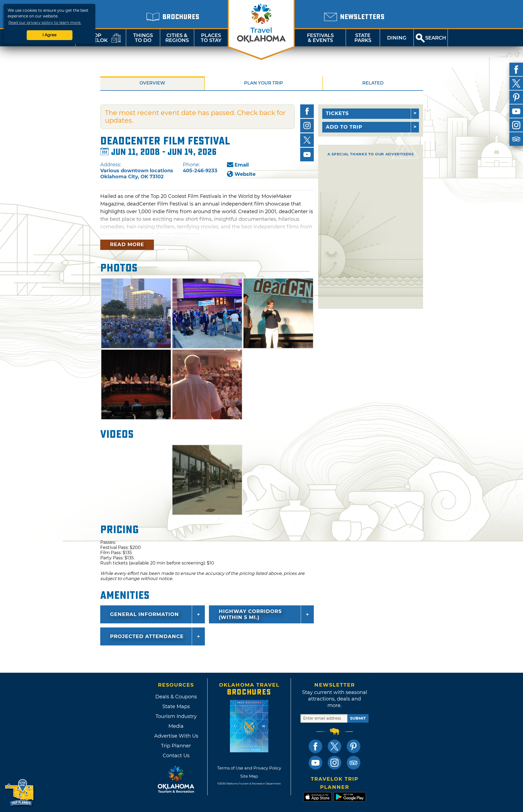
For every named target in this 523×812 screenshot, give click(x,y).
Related (373, 83)
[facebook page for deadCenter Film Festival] (307, 111)
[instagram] (516, 125)
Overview (152, 83)
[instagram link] (334, 762)
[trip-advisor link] (353, 762)
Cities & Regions (177, 37)
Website (245, 174)
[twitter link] (334, 746)
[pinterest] (516, 97)
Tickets (337, 113)
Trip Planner (176, 746)
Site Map (249, 776)
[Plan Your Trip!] (19, 793)
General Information (144, 614)
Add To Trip (344, 127)
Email (242, 165)
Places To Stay (211, 37)
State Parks (362, 37)
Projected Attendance (147, 636)
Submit (358, 718)
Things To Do (143, 37)
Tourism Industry (176, 716)
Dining (396, 38)
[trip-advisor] (516, 139)
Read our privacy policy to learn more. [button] (44, 22)
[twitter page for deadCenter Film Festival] (307, 140)
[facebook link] (315, 746)
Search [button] (435, 38)
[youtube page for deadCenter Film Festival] (307, 154)
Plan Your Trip (263, 83)
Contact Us (176, 756)
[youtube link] (315, 762)
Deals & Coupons (176, 697)
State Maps (176, 707)
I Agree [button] (49, 34)
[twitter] (516, 83)
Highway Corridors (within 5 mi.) (250, 614)
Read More (127, 244)
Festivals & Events (320, 37)
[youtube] (516, 111)
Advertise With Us (176, 736)
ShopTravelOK (94, 37)
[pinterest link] (353, 746)
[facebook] (516, 69)
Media (176, 726)
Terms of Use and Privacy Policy (249, 768)
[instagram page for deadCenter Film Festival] (307, 125)
